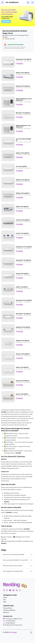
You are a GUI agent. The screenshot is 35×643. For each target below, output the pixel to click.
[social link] (14, 590)
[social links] (4, 590)
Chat (4, 602)
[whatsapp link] (31, 632)
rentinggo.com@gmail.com (13, 619)
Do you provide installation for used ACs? (15, 560)
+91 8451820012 (10, 621)
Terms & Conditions (9, 610)
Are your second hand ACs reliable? (13, 554)
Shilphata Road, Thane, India (13, 625)
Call (4, 600)
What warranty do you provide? (12, 566)
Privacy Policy (7, 608)
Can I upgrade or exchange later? (13, 571)
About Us (6, 612)
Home (5, 597)
